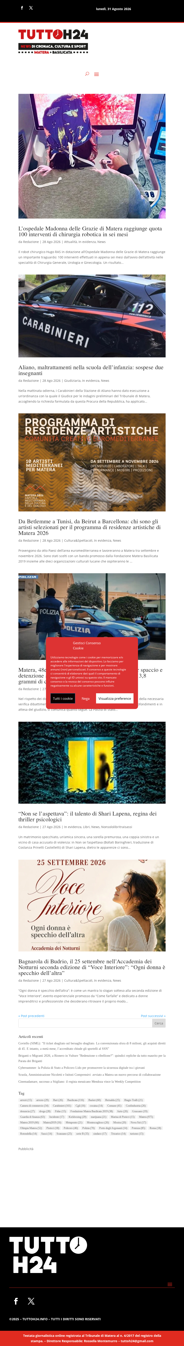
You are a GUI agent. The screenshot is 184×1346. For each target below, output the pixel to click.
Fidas (60, 1111)
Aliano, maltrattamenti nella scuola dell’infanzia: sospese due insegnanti (91, 370)
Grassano (139, 1111)
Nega (86, 698)
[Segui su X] (31, 7)
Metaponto (74, 1122)
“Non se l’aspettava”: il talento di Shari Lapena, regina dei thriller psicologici (87, 816)
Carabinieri (62, 1105)
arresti (26, 1100)
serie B (82, 1133)
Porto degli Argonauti (113, 1128)
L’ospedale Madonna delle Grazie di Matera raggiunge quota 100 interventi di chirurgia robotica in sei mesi (90, 231)
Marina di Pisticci (123, 1116)
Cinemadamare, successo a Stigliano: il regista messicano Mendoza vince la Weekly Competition (79, 1081)
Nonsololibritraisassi (116, 827)
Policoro (71, 1128)
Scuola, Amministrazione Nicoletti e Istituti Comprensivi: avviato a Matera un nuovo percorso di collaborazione (89, 1074)
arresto (42, 1100)
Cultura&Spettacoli (78, 540)
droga (44, 1111)
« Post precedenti (31, 1016)
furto (122, 1111)
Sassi (46, 1133)
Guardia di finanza (32, 1116)
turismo (136, 1133)
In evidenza (87, 242)
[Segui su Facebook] (22, 7)
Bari (58, 1100)
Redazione (31, 242)
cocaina (96, 1105)
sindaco (100, 1133)
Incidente (56, 1116)
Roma (155, 1128)
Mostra (119, 1122)
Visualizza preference (115, 698)
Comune (114, 1105)
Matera (146, 1116)
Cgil (80, 1105)
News (101, 242)
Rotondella (28, 1133)
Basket (94, 1100)
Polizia (88, 1128)
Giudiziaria (72, 380)
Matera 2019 (29, 1122)
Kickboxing (77, 1116)
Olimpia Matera (31, 1128)
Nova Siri (138, 1122)
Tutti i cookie (63, 698)
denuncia (27, 1111)
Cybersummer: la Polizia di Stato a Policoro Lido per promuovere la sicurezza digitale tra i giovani (81, 1067)
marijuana (98, 1116)
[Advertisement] (92, 1183)
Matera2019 (52, 1122)
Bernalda (112, 1100)
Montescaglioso (98, 1122)
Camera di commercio (34, 1105)
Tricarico (118, 1133)
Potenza (138, 1128)
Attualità (70, 242)
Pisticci (52, 1128)
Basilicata (75, 1100)
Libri (86, 827)
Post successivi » (153, 1016)
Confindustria (136, 1105)
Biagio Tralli (133, 1100)
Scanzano (64, 1133)
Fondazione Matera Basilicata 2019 (91, 1111)
